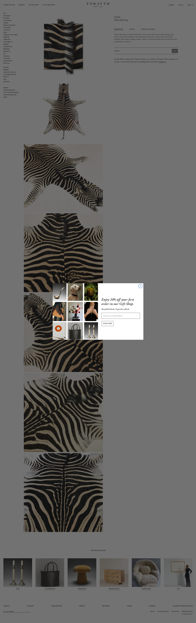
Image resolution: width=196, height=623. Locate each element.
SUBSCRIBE (107, 323)
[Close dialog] (140, 286)
